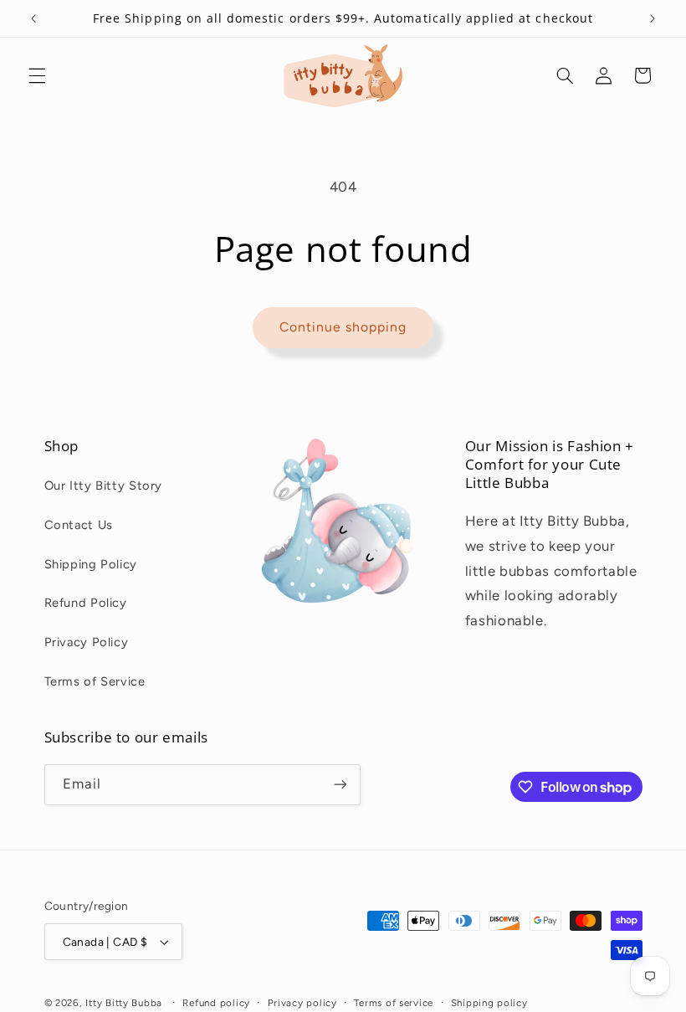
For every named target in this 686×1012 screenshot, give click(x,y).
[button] (37, 75)
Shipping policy (489, 1003)
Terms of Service (95, 681)
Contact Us (78, 524)
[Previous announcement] (33, 18)
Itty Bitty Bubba (123, 1003)
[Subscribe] (339, 784)
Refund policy (216, 1003)
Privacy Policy (86, 642)
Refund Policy (85, 602)
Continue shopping (343, 327)
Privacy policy (302, 1003)
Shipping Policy (90, 564)
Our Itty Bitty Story (103, 485)
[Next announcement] (652, 18)
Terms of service (393, 1003)
